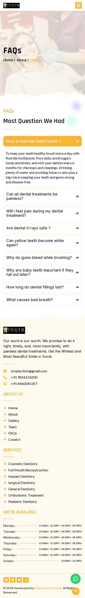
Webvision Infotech (48, 588)
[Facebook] (6, 580)
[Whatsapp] (75, 579)
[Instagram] (26, 580)
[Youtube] (19, 580)
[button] (78, 5)
